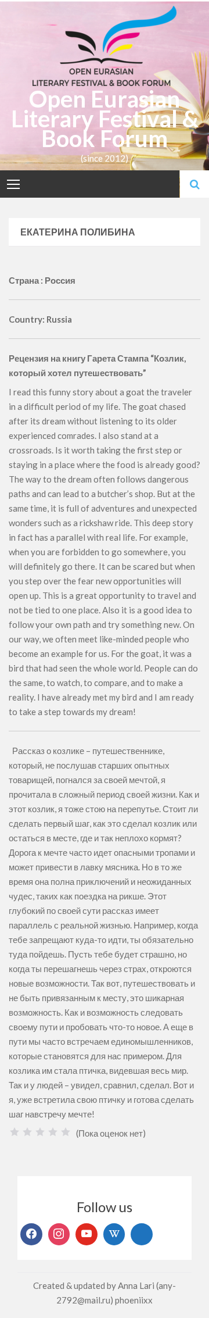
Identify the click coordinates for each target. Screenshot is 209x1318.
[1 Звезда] (14, 1132)
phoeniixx (134, 1300)
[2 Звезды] (27, 1132)
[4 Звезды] (53, 1132)
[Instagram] (59, 1234)
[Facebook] (31, 1234)
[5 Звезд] (65, 1132)
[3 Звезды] (40, 1132)
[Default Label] (86, 1234)
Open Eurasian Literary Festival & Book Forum (105, 118)
